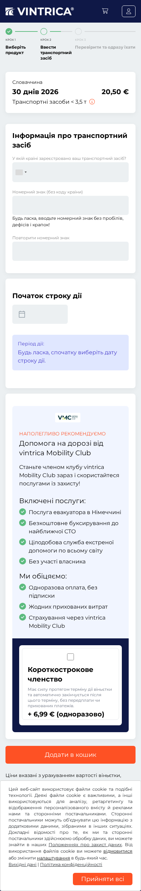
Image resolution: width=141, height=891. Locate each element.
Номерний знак (47, 191)
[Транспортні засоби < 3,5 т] (91, 102)
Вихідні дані (23, 864)
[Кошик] (105, 11)
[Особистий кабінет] (129, 11)
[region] (70, 886)
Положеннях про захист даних (85, 844)
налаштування (53, 858)
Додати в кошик (70, 755)
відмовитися (117, 851)
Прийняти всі (102, 879)
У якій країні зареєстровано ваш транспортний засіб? (69, 158)
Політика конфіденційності (71, 864)
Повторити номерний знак (40, 237)
